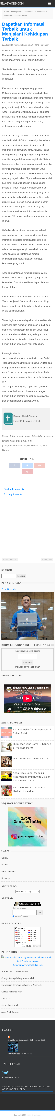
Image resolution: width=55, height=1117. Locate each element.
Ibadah (4, 864)
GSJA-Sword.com (12, 3)
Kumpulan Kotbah (9, 1005)
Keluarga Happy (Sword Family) (20, 1053)
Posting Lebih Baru (10, 559)
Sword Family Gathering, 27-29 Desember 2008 (26, 1040)
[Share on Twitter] (27, 464)
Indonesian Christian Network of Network (21, 984)
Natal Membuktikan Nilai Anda (30, 758)
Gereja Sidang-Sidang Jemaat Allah (17, 978)
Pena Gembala (8, 589)
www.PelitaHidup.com (32, 964)
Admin (7, 45)
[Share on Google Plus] (39, 464)
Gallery (4, 857)
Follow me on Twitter (10, 1077)
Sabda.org (6, 998)
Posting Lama (47, 559)
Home (6, 11)
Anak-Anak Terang (10, 1011)
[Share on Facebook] (14, 464)
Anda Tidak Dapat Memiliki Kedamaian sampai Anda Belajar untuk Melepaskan (31, 776)
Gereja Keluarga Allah (11, 991)
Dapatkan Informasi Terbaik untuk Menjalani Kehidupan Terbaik (25, 32)
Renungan (15, 11)
